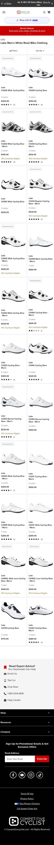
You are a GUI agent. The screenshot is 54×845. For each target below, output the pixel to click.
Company (5, 731)
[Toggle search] (44, 12)
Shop (3, 712)
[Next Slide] (52, 3)
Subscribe (42, 758)
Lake (3, 39)
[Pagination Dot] (23, 33)
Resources (6, 722)
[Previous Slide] (2, 3)
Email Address (12, 753)
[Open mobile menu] (4, 12)
